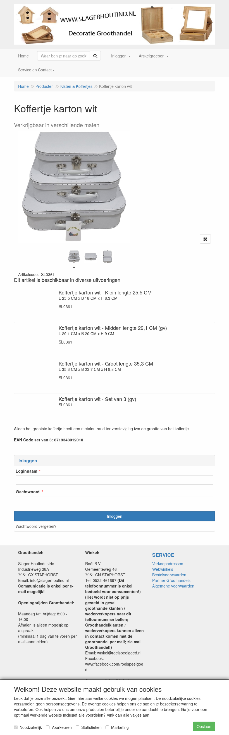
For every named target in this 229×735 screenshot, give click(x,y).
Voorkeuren (61, 727)
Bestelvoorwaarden (169, 574)
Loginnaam (26, 471)
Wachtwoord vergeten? (36, 526)
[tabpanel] (74, 256)
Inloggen (114, 516)
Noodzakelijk (31, 727)
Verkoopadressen (167, 563)
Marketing (120, 727)
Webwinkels (162, 569)
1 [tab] (74, 267)
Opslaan (204, 726)
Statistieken (91, 727)
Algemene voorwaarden (173, 586)
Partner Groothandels (171, 580)
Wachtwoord (28, 491)
